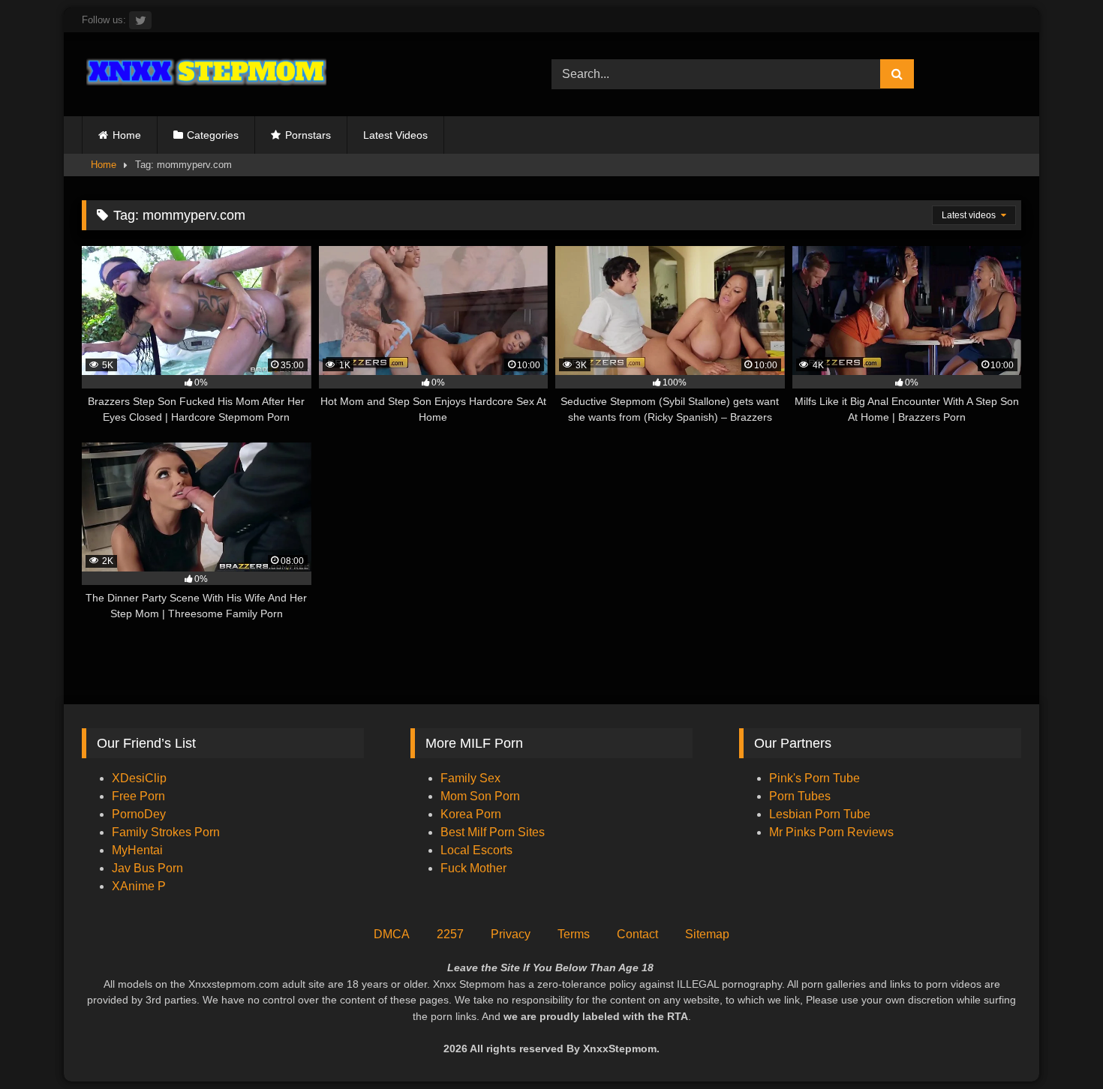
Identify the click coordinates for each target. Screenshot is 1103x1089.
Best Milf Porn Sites (492, 832)
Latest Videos (395, 135)
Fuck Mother (473, 868)
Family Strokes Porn (166, 832)
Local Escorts (476, 850)
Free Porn (138, 796)
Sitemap (707, 934)
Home (127, 135)
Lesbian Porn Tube (819, 814)
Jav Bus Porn (147, 868)
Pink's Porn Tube (814, 778)
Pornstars (308, 135)
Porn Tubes (800, 796)
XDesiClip (139, 778)
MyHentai (137, 850)
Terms (574, 934)
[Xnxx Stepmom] (204, 74)
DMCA (392, 934)
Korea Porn (470, 814)
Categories (213, 135)
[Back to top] (1056, 1044)
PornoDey (139, 814)
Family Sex (470, 778)
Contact (637, 934)
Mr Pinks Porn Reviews (833, 832)
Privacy (510, 934)
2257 (450, 934)
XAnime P (139, 886)
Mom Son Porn (480, 796)
